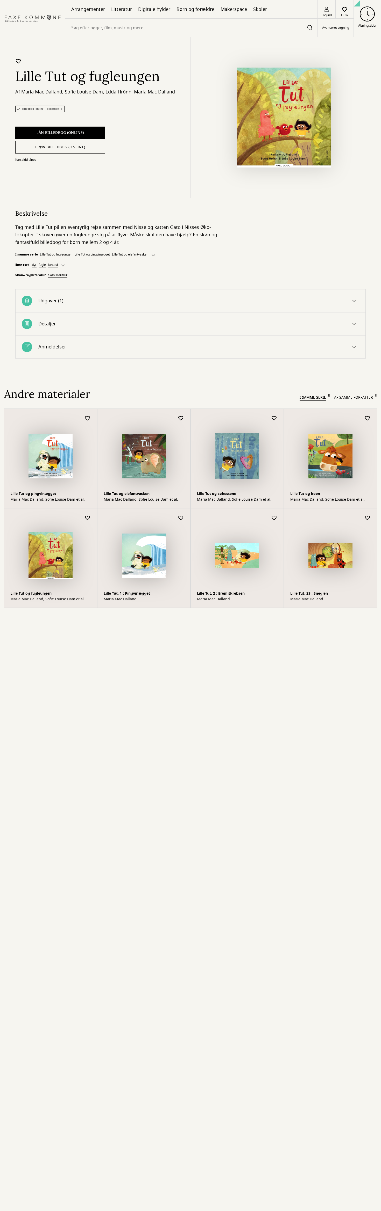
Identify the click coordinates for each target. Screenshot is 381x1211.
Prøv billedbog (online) (60, 147)
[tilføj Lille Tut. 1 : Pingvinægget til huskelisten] (181, 518)
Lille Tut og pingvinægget (92, 254)
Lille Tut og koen (305, 494)
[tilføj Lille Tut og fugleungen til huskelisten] (18, 61)
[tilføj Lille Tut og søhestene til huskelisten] (274, 418)
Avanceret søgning (335, 28)
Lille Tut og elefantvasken (130, 254)
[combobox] (191, 28)
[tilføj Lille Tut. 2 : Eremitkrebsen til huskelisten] (274, 518)
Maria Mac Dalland (41, 92)
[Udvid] (153, 255)
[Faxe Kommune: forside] (32, 18)
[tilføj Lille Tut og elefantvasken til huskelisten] (181, 418)
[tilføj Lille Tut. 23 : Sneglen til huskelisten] (367, 518)
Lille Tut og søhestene (216, 494)
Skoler (260, 9)
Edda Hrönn (118, 92)
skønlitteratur (57, 275)
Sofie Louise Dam (84, 92)
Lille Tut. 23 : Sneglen (309, 593)
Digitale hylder (154, 9)
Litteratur (121, 9)
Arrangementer (88, 9)
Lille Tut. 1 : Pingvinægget (127, 593)
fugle (42, 264)
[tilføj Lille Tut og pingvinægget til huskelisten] (87, 418)
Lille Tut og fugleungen (56, 254)
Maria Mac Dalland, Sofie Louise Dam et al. (47, 500)
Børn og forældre (195, 9)
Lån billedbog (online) (60, 132)
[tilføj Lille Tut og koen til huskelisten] (367, 418)
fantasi (53, 264)
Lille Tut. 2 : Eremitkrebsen (221, 593)
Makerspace (234, 9)
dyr (34, 264)
